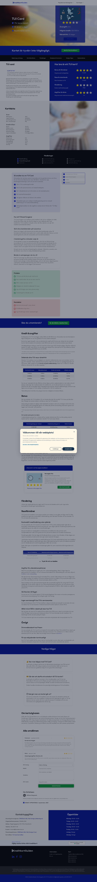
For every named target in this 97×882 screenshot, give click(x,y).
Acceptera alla (68, 448)
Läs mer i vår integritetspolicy (30, 444)
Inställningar (56, 448)
